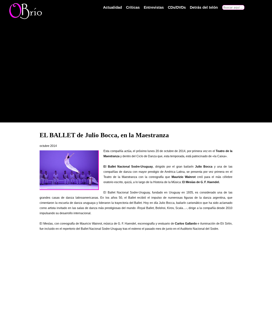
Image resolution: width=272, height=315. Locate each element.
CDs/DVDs (177, 7)
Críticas (133, 7)
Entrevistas (154, 7)
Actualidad (112, 7)
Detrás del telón (204, 7)
